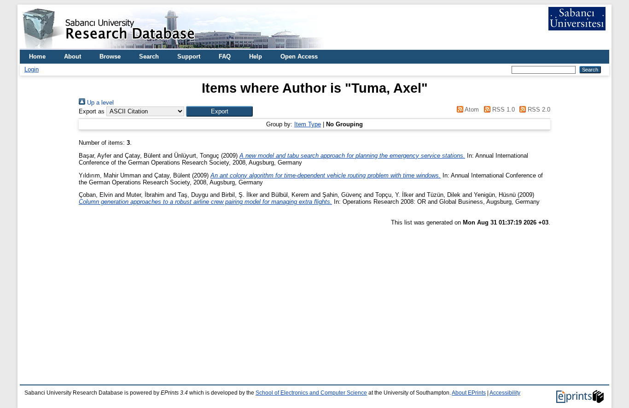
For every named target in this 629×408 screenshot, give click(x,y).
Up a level (99, 102)
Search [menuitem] (149, 56)
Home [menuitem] (37, 56)
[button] (219, 111)
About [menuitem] (72, 56)
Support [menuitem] (188, 56)
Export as (92, 111)
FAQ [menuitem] (225, 56)
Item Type (307, 124)
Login (31, 69)
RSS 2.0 (538, 109)
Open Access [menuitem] (299, 56)
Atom (471, 109)
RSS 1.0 (502, 109)
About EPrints (469, 393)
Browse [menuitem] (110, 56)
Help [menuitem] (255, 56)
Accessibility (504, 393)
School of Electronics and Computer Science (311, 393)
